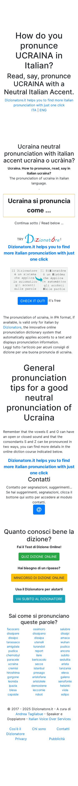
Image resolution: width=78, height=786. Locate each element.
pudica (13, 651)
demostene (39, 685)
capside (13, 694)
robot (39, 694)
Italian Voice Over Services (50, 719)
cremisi (13, 668)
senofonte (65, 681)
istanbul (39, 668)
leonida (13, 681)
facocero (13, 629)
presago (39, 672)
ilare (39, 655)
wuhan (65, 642)
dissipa (39, 637)
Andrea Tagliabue (29, 714)
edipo (65, 694)
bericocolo (39, 659)
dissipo (13, 637)
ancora (65, 651)
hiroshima (13, 672)
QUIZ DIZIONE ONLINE (39, 557)
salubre (65, 629)
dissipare (13, 633)
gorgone (13, 677)
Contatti (63, 729)
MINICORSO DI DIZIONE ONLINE (39, 578)
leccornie (39, 690)
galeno (65, 677)
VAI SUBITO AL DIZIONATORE (39, 599)
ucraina (13, 664)
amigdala (13, 646)
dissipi (65, 633)
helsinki (65, 685)
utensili (39, 642)
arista (65, 664)
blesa (13, 690)
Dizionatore (12, 327)
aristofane (39, 677)
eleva (65, 672)
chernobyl (13, 655)
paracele (13, 659)
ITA (33, 110)
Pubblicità (57, 739)
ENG (43, 110)
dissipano (39, 633)
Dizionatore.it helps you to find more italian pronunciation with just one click (39, 253)
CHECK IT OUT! (32, 301)
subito (65, 655)
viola (65, 690)
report (39, 651)
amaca (65, 637)
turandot (39, 646)
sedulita (65, 659)
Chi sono (39, 729)
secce (39, 664)
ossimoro (39, 629)
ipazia (13, 685)
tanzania (65, 668)
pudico (65, 646)
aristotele (39, 681)
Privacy (21, 739)
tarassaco (13, 642)
